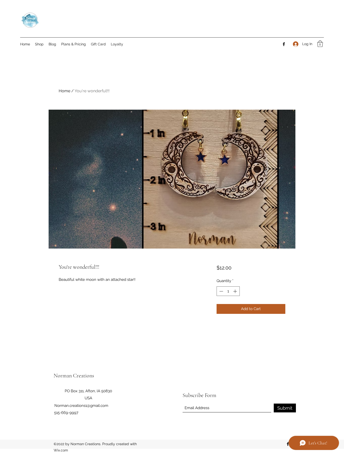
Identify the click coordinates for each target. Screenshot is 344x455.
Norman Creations (74, 375)
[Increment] (235, 291)
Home (64, 90)
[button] (320, 43)
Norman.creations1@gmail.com (81, 405)
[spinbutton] (228, 291)
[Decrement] (220, 291)
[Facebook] (283, 44)
